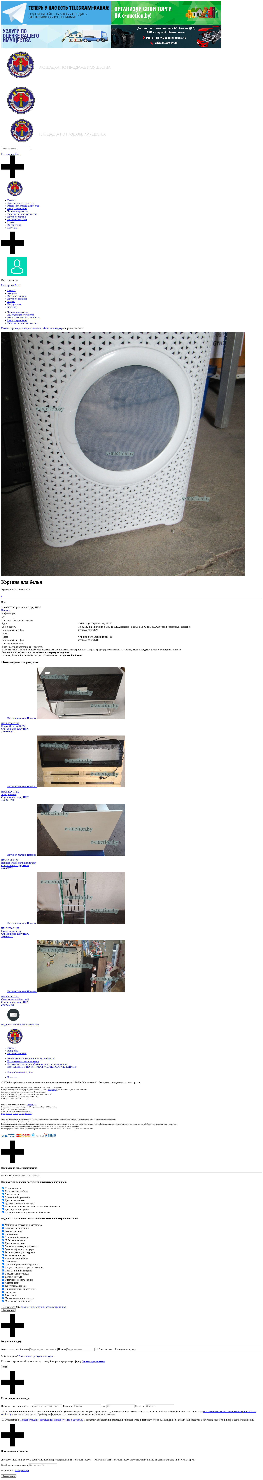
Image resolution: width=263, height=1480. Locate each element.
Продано (5, 610)
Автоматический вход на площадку (117, 1349)
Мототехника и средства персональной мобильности (32, 1206)
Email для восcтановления (14, 1465)
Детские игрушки (14, 1276)
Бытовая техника (14, 1231)
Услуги (11, 222)
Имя (104, 1406)
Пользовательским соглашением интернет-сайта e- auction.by (51, 1419)
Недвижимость (13, 1188)
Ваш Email (6, 1175)
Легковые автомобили (16, 1191)
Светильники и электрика (18, 1270)
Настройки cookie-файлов (20, 1072)
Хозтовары (10, 1295)
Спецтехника (12, 1194)
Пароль (62, 1349)
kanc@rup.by (52, 1090)
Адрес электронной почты (15, 1349)
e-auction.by (31, 1104)
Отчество (140, 1406)
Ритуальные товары (15, 1255)
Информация (14, 225)
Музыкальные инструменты (19, 1298)
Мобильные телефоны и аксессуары (23, 1225)
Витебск (9, 1114)
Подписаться (8, 1310)
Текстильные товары (15, 1286)
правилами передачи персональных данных (44, 1307)
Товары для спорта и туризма (20, 1252)
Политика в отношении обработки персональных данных (37, 1064)
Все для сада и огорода (17, 1273)
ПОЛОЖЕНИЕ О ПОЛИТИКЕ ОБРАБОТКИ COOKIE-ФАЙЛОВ (41, 1067)
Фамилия (67, 1406)
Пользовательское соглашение (23, 1061)
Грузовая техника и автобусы (20, 1203)
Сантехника (11, 1261)
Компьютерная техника (17, 1228)
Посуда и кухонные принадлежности (24, 1267)
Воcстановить (8, 1476)
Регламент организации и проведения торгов (30, 1058)
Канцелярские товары (16, 1258)
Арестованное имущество (20, 203)
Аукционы (12, 1050)
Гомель (15, 1114)
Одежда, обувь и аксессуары (19, 1249)
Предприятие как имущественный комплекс (28, 1212)
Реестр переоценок (17, 208)
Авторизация (22, 1470)
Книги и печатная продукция (20, 1289)
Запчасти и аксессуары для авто (21, 1246)
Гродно (21, 1114)
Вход (17, 154)
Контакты (12, 227)
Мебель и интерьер (15, 1240)
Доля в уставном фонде (17, 1209)
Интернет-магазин (16, 216)
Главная (11, 200)
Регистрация (7, 154)
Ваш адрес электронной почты (17, 1406)
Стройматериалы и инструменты (22, 1264)
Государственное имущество (22, 214)
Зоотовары (10, 1292)
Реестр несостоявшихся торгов (23, 205)
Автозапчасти (12, 1283)
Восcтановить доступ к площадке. (36, 1356)
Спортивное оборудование (19, 1279)
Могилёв (28, 1114)
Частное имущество (17, 211)
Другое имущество (15, 1200)
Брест (3, 1114)
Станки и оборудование (17, 1197)
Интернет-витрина (17, 219)
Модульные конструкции (18, 1301)
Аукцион (12, 293)
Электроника (12, 1234)
